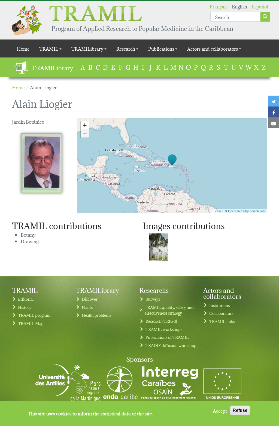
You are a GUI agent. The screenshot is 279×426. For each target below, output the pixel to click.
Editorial (26, 299)
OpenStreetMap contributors (247, 211)
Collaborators (221, 313)
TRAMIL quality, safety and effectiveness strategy (169, 310)
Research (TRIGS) (161, 321)
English (239, 6)
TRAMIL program (34, 315)
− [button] (85, 133)
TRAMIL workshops (163, 329)
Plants (87, 307)
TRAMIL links (222, 321)
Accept (220, 410)
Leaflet (218, 211)
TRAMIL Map (31, 323)
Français (219, 6)
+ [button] (85, 125)
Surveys (152, 299)
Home (23, 48)
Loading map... (171, 165)
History (24, 307)
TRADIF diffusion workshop (170, 345)
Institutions (219, 305)
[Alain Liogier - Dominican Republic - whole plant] (158, 247)
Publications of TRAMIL (167, 337)
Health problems (96, 315)
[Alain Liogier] (41, 163)
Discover (90, 299)
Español (259, 6)
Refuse (240, 410)
